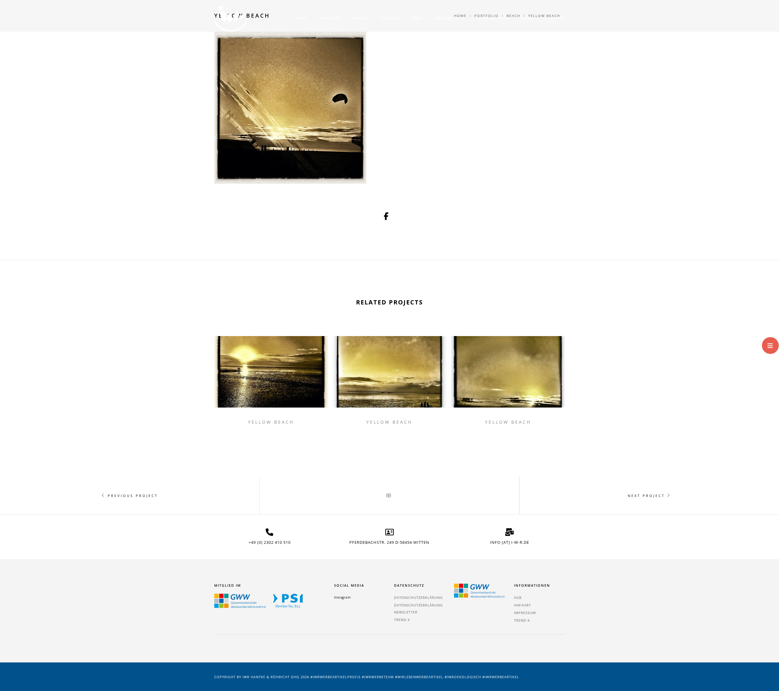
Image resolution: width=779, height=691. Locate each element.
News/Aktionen (493, 18)
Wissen (528, 18)
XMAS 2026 (330, 18)
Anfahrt (522, 605)
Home (301, 18)
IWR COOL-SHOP (450, 18)
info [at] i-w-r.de (509, 542)
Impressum (525, 612)
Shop (417, 18)
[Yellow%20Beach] (386, 216)
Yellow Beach (271, 422)
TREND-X (360, 18)
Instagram (342, 597)
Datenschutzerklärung (418, 597)
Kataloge (390, 18)
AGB (518, 597)
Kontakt (556, 18)
